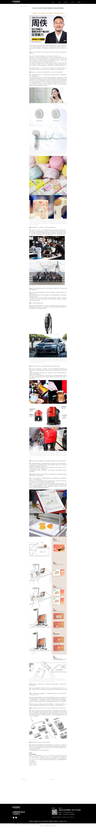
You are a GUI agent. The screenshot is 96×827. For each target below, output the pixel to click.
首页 (21, 6)
